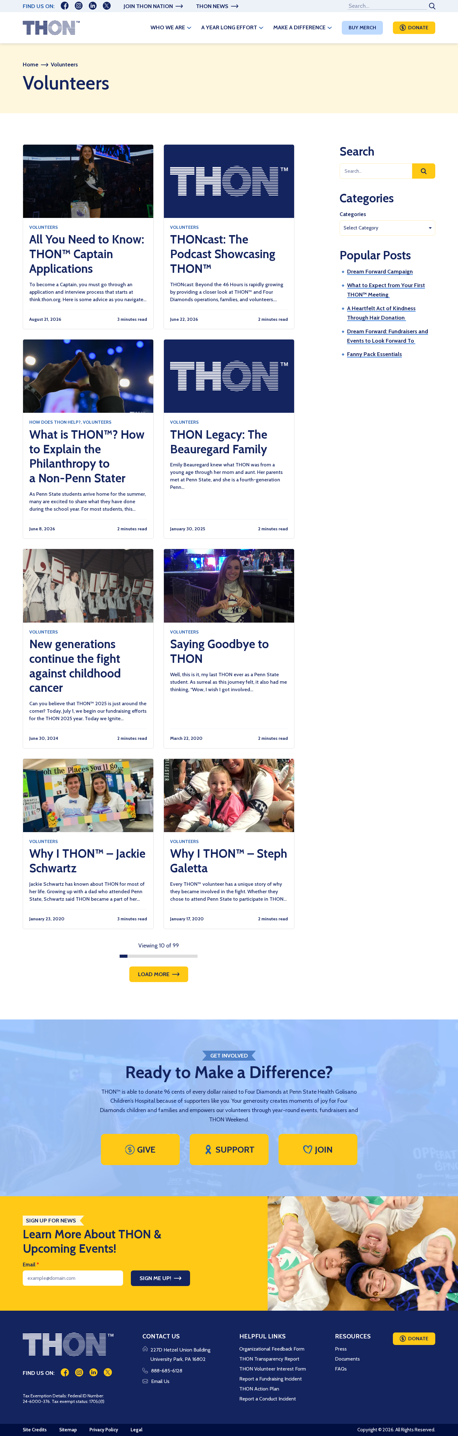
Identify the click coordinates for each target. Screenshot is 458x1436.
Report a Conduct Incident (267, 1399)
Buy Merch (362, 28)
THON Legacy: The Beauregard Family (218, 441)
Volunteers (43, 227)
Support (235, 1149)
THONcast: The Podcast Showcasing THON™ (222, 254)
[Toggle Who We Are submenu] (189, 28)
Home (30, 64)
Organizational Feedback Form (271, 1349)
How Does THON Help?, (55, 422)
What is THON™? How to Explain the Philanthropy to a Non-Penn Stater (87, 456)
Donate (418, 28)
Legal (136, 1430)
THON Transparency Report (269, 1359)
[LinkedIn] (93, 6)
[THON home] (51, 27)
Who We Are (167, 27)
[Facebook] (65, 6)
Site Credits (35, 1430)
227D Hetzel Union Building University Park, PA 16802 (180, 1354)
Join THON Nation (148, 6)
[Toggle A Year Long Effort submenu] (261, 28)
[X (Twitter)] (107, 6)
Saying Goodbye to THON (219, 651)
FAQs (341, 1369)
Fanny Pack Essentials (374, 354)
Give (146, 1149)
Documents (347, 1359)
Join (324, 1149)
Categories (353, 214)
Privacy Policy (103, 1430)
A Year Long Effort (229, 27)
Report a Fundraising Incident (270, 1379)
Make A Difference (299, 27)
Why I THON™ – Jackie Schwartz (87, 860)
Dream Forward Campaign (380, 271)
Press (341, 1349)
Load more (153, 974)
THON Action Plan (259, 1389)
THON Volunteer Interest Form (272, 1369)
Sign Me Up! (155, 1278)
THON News (212, 6)
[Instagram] (79, 6)
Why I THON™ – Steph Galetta (228, 860)
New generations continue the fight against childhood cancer (75, 666)
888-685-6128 (166, 1371)
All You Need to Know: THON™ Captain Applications (86, 254)
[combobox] (387, 228)
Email (31, 1264)
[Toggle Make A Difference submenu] (329, 28)
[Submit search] (431, 6)
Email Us (160, 1381)
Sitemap (68, 1430)
